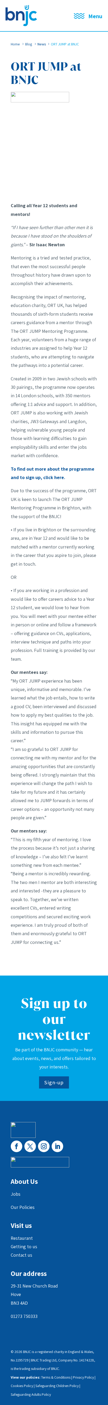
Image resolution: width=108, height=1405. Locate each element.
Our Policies (23, 1207)
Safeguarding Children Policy (57, 1385)
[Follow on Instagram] (44, 1146)
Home (15, 44)
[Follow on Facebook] (16, 1146)
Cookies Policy (22, 1385)
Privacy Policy (83, 1377)
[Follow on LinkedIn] (57, 1146)
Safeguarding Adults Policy (31, 1394)
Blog (28, 44)
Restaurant (22, 1238)
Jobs (15, 1194)
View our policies (25, 1377)
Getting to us (24, 1246)
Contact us (21, 1255)
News (41, 44)
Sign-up (54, 1082)
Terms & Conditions (56, 1377)
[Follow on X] (30, 1146)
